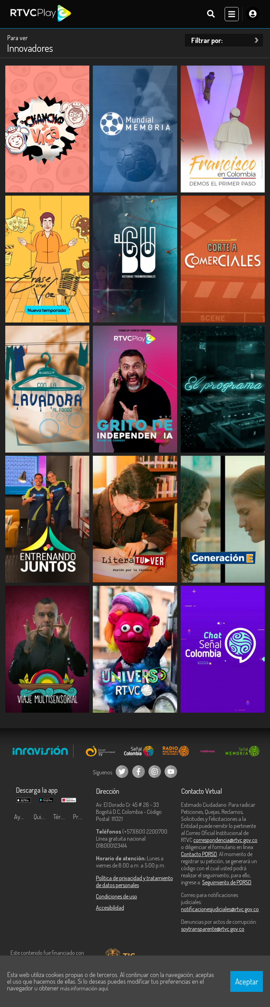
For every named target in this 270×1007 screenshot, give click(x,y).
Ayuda (22, 817)
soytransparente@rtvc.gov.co (212, 928)
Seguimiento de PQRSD (226, 882)
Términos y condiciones (61, 817)
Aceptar (246, 981)
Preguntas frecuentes (81, 817)
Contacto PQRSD (199, 854)
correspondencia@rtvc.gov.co (225, 839)
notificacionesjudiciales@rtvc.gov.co (220, 909)
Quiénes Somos (42, 817)
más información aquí (84, 988)
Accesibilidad (110, 907)
